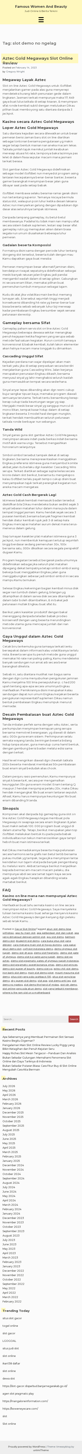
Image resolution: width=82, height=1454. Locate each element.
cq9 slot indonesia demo (38, 948)
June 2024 (9, 1191)
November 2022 (13, 1275)
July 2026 (9, 1086)
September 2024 (13, 1178)
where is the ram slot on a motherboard (26, 992)
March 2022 (10, 1297)
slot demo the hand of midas (41, 984)
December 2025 (13, 1112)
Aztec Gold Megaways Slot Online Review (38, 61)
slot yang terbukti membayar (60, 988)
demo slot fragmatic (46, 952)
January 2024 (11, 1213)
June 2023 (9, 1244)
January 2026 (11, 1108)
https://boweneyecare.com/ (20, 1408)
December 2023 (13, 1218)
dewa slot (9, 1378)
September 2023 (13, 1231)
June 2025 (9, 1138)
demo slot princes (66, 964)
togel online (10, 1325)
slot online (9, 1355)
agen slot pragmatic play (18, 1393)
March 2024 (10, 1204)
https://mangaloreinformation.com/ (25, 1401)
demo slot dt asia (22, 952)
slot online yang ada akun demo (22, 988)
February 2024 (12, 1209)
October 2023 (12, 1226)
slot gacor (9, 1333)
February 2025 (12, 1156)
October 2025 (12, 1121)
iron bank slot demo (15, 972)
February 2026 (12, 1103)
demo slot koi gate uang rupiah (36, 956)
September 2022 (13, 1283)
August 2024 (11, 1182)
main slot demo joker (41, 972)
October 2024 (12, 1174)
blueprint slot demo (28, 940)
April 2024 (9, 1200)
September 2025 (13, 1125)
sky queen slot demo (23, 980)
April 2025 (9, 1147)
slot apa (42, 980)
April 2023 (9, 1253)
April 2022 (9, 1292)
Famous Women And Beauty (41, 7)
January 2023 (11, 1266)
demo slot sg (44, 968)
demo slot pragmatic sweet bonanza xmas (28, 964)
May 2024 (9, 1196)
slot (5, 1416)
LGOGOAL (9, 1340)
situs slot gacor (12, 1318)
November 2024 (13, 1169)
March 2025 (10, 1152)
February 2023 (12, 1262)
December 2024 (13, 1165)
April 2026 (9, 1094)
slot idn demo (68, 984)
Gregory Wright (15, 71)
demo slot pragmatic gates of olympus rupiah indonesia (45, 960)
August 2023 (11, 1235)
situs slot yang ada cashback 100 (31, 976)
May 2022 (9, 1288)
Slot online (9, 1423)
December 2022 (13, 1270)
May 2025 (9, 1143)
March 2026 (10, 1099)
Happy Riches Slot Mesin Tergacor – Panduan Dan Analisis (39, 1053)
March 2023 (10, 1257)
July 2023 (9, 1240)
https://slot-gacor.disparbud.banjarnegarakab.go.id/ (35, 1386)
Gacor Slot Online (25, 929)
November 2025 (13, 1116)
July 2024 (9, 1187)
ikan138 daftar (11, 1363)
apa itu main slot (25, 933)
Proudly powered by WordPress (27, 1446)
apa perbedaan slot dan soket (55, 933)
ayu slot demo (55, 936)
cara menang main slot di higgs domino (37, 944)
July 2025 (9, 1134)
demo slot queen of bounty (19, 968)
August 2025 (11, 1130)
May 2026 (9, 1090)
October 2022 (12, 1279)
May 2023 (9, 1248)
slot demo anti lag (60, 980)
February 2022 (12, 1301)
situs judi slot (11, 1348)
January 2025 (11, 1160)
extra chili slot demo (66, 968)
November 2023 (13, 1222)
